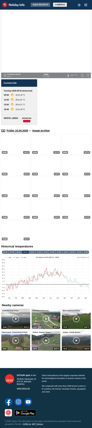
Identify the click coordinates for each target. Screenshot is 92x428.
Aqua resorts (40, 5)
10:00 (32, 252)
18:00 (86, 252)
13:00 (52, 252)
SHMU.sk (27, 424)
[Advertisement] (65, 102)
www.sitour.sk (23, 388)
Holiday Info (10, 3)
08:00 (19, 252)
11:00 (39, 252)
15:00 (65, 252)
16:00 (72, 252)
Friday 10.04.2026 (17, 130)
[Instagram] (18, 402)
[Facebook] (8, 402)
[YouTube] (28, 402)
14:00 (59, 252)
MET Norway (37, 424)
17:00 (79, 252)
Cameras (60, 5)
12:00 (45, 252)
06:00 (5, 252)
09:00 (25, 252)
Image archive (41, 130)
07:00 (12, 252)
